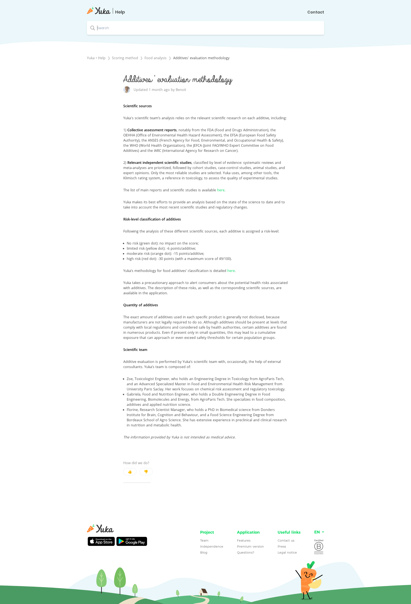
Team (204, 540)
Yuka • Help (96, 58)
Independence (211, 546)
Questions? (245, 552)
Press (282, 546)
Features (243, 540)
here (221, 190)
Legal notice (287, 552)
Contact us (286, 540)
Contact (315, 12)
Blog (203, 552)
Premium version (250, 546)
